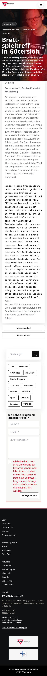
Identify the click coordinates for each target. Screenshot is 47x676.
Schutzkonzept (9, 535)
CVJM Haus (15, 373)
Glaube (13, 391)
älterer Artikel (23, 335)
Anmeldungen (8, 569)
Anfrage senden (29, 495)
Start (4, 520)
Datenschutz (7, 584)
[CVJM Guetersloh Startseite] (23, 641)
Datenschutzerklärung (24, 463)
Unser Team (7, 527)
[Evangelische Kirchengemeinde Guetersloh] (23, 654)
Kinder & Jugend (17, 379)
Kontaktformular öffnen (11, 623)
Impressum (7, 580)
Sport (12, 397)
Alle (12, 366)
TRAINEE (27, 404)
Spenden (14, 404)
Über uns (6, 523)
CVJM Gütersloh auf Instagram (14, 627)
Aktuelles (10, 24)
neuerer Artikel (24, 328)
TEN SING (14, 385)
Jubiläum (26, 391)
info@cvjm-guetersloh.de (12, 620)
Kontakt (5, 531)
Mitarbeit (29, 373)
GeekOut (6, 33)
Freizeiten (28, 385)
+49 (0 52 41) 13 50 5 (10, 617)
